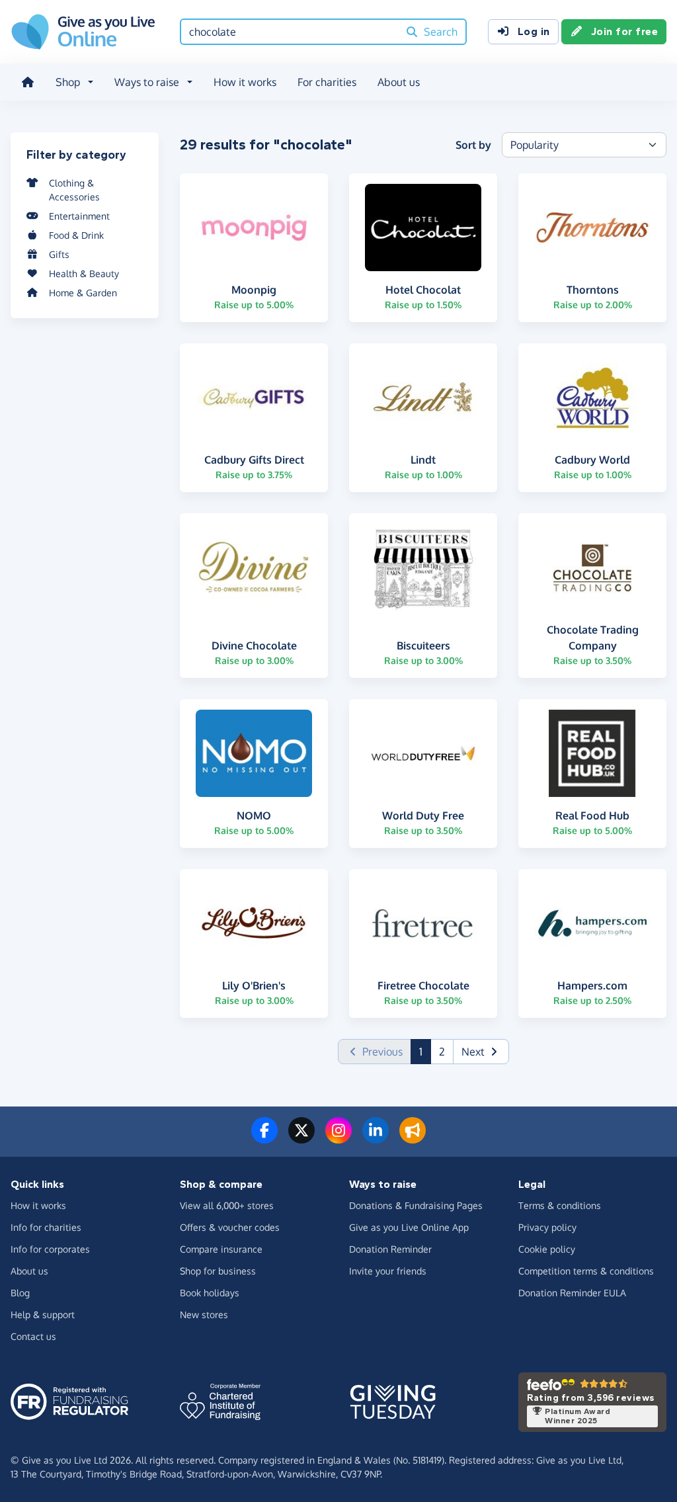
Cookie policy (546, 1249)
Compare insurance (221, 1249)
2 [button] (442, 1051)
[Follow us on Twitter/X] (301, 1138)
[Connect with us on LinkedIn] (375, 1138)
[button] (481, 1051)
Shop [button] (68, 82)
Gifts (59, 254)
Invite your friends (387, 1270)
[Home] (28, 82)
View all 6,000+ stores (227, 1205)
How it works (245, 82)
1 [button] (425, 1051)
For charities (327, 82)
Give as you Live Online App (409, 1227)
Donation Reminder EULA (572, 1292)
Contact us (33, 1336)
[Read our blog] (412, 1138)
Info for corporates (50, 1249)
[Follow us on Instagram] (338, 1138)
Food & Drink (76, 235)
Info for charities (46, 1227)
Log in (534, 31)
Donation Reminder (390, 1249)
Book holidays (209, 1292)
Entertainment (79, 216)
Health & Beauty (84, 273)
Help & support (43, 1314)
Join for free (624, 31)
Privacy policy (547, 1227)
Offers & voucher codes (230, 1227)
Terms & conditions (559, 1205)
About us (399, 82)
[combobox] (289, 32)
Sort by (473, 144)
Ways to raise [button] (146, 82)
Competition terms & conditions (586, 1270)
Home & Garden (83, 292)
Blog (20, 1292)
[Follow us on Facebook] (264, 1138)
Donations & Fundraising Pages (416, 1205)
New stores (204, 1314)
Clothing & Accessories (74, 189)
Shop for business (218, 1270)
